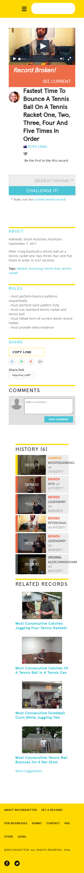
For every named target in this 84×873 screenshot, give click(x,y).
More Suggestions (28, 771)
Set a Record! (52, 810)
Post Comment (59, 419)
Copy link (22, 352)
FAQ (67, 823)
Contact (53, 823)
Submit (37, 823)
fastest (22, 268)
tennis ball (52, 268)
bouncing (36, 268)
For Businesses (15, 823)
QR (40, 361)
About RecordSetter (20, 810)
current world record (49, 199)
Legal (22, 836)
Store (8, 836)
